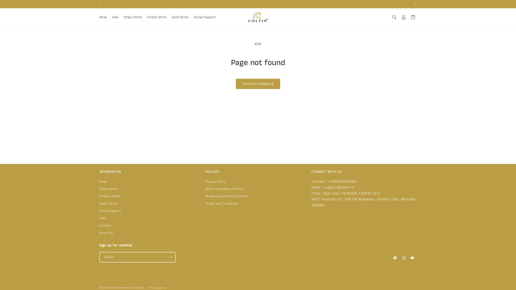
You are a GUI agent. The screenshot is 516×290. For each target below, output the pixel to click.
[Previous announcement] (100, 4)
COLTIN (114, 287)
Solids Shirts (108, 203)
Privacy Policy (215, 181)
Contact (105, 225)
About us (106, 233)
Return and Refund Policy (224, 189)
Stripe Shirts (108, 189)
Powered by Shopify (133, 287)
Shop (103, 181)
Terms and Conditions (222, 203)
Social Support (110, 211)
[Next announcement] (415, 4)
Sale (102, 218)
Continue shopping (258, 84)
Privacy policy (157, 287)
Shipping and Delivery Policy (226, 196)
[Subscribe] (170, 257)
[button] (394, 17)
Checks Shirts (110, 196)
